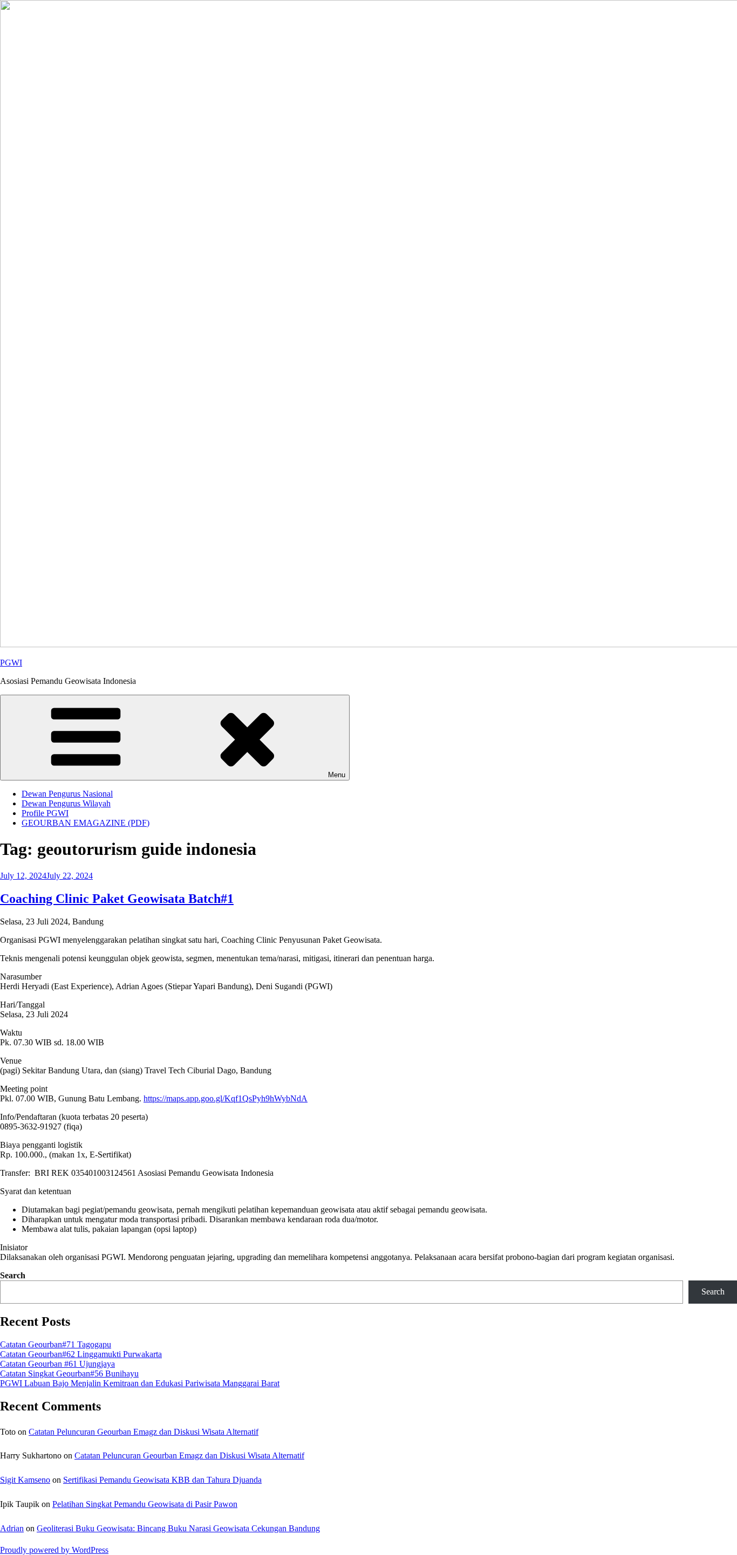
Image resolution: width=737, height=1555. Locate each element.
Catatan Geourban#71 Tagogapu (55, 1344)
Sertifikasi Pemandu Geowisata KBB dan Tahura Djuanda (162, 1479)
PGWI (11, 662)
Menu (336, 775)
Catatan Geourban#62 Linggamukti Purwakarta (81, 1354)
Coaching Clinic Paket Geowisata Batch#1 (117, 899)
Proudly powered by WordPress (54, 1549)
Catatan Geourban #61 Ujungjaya (57, 1363)
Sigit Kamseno (25, 1479)
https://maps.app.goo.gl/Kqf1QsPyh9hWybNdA (226, 1098)
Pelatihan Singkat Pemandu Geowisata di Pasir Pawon (144, 1504)
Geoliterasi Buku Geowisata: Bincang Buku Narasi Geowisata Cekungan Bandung (178, 1528)
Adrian (12, 1528)
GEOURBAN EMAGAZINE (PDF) (85, 822)
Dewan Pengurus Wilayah (66, 803)
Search (12, 1275)
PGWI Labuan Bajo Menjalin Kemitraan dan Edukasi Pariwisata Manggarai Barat (139, 1383)
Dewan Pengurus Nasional (67, 793)
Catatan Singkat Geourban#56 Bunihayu (69, 1373)
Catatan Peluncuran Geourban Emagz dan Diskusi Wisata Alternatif (143, 1431)
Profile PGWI (45, 813)
